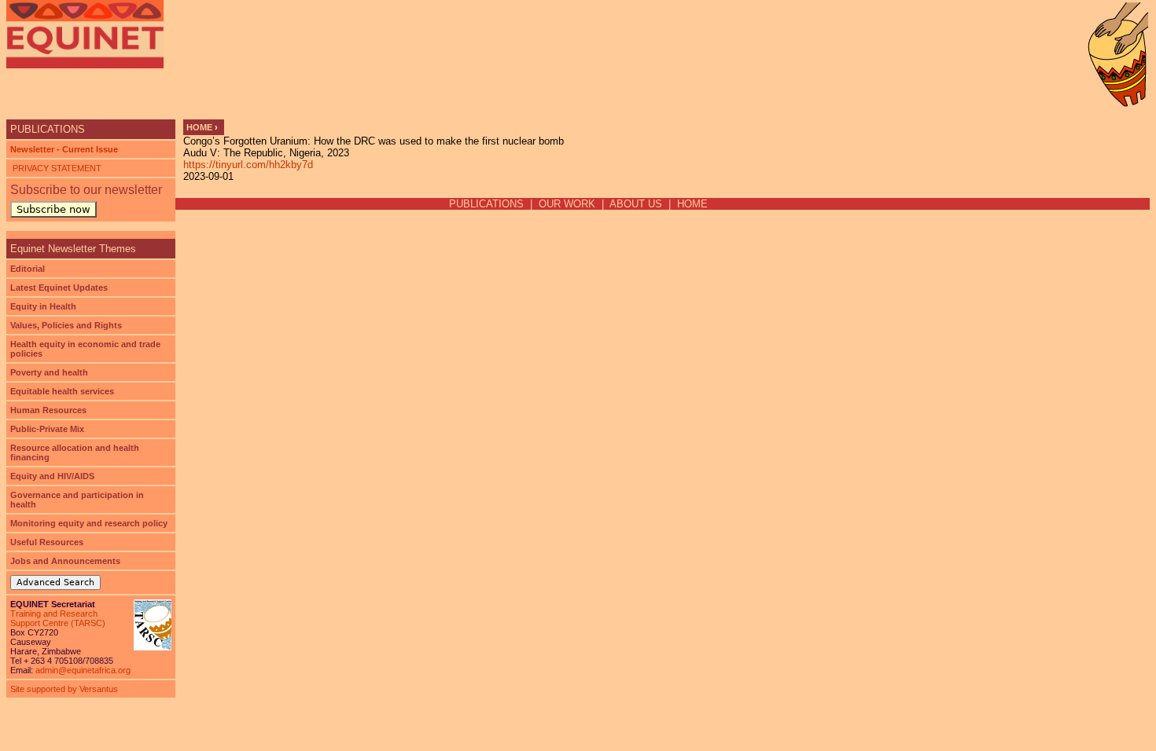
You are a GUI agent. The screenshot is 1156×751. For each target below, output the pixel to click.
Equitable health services (62, 391)
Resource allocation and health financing (74, 452)
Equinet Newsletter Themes (73, 249)
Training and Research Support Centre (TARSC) (57, 618)
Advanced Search (55, 582)
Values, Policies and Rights (66, 325)
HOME (692, 204)
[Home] (85, 34)
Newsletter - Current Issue (64, 149)
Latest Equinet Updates (59, 287)
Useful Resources (46, 542)
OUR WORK (567, 204)
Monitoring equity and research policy (89, 523)
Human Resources (48, 410)
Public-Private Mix (47, 429)
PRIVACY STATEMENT (55, 168)
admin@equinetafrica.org (83, 670)
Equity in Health (43, 306)
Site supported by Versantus (64, 689)
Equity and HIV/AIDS (52, 476)
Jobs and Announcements (65, 561)
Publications (47, 129)
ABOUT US (635, 204)
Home (199, 127)
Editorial (27, 268)
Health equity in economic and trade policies (85, 348)
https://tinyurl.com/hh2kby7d (248, 164)
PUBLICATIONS (486, 204)
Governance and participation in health (77, 499)
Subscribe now (53, 209)
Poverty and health (49, 372)
